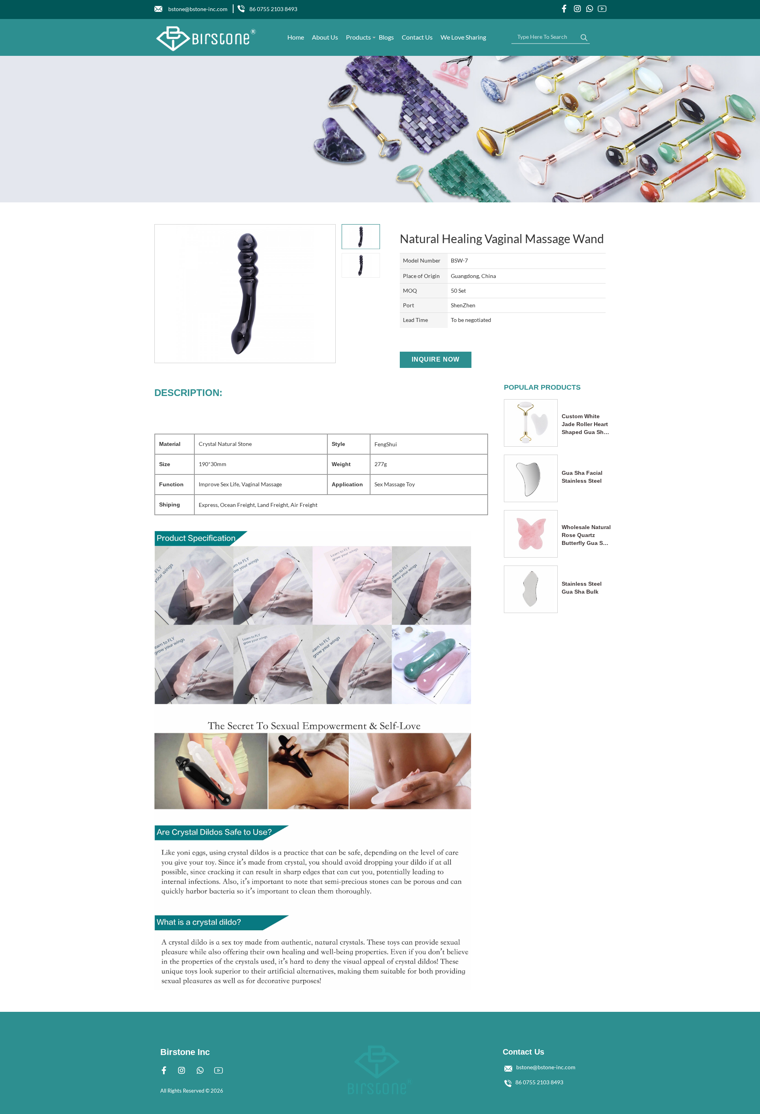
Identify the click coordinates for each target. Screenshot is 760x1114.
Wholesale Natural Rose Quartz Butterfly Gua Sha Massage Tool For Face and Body (586, 535)
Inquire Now (436, 359)
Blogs (386, 37)
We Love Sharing (463, 37)
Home (295, 37)
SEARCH (584, 36)
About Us (325, 37)
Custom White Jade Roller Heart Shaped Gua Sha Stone (585, 424)
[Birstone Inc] (206, 38)
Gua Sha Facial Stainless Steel (582, 477)
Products (358, 37)
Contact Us (417, 37)
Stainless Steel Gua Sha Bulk (582, 588)
